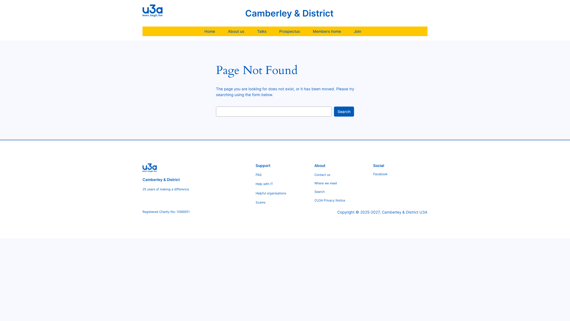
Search (344, 111)
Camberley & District (289, 13)
